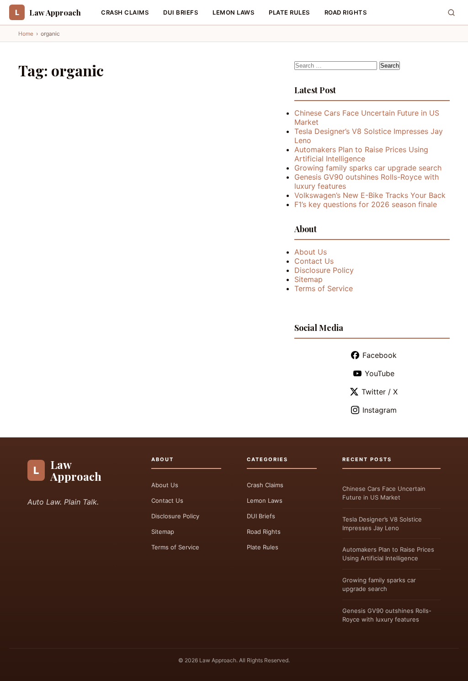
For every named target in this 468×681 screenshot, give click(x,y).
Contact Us (314, 261)
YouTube (379, 373)
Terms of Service (323, 288)
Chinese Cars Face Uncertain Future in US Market (383, 493)
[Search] (451, 12)
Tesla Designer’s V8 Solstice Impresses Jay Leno (382, 524)
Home (25, 33)
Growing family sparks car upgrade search (367, 167)
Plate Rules (289, 12)
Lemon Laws (233, 12)
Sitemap (308, 279)
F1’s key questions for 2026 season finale (365, 204)
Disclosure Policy (324, 270)
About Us (310, 251)
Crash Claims (125, 12)
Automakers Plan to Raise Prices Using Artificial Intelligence (361, 154)
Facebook (379, 355)
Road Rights (345, 12)
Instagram (379, 410)
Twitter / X (380, 391)
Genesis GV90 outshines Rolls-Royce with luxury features (386, 615)
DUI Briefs (180, 12)
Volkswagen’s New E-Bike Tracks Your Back (370, 195)
